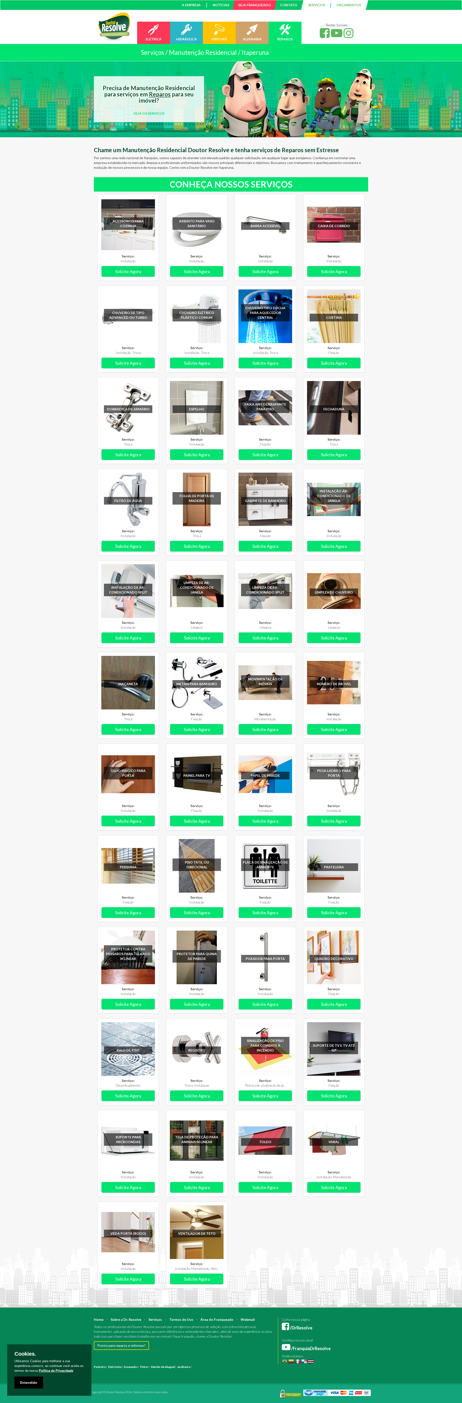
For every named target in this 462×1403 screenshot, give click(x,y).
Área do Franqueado (216, 1319)
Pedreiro (100, 1367)
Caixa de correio (334, 226)
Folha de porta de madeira (197, 498)
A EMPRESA (191, 5)
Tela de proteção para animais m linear (196, 1139)
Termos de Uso (181, 1319)
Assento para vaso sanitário (197, 223)
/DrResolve (300, 1327)
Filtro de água (128, 501)
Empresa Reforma (204, 1371)
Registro (196, 1050)
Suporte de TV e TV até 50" (334, 1047)
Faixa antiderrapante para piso (265, 406)
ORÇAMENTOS (348, 5)
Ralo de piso (128, 1050)
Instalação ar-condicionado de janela (334, 496)
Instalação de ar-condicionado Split (128, 589)
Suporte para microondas (128, 1139)
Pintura (198, 1367)
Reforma (209, 1367)
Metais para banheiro (196, 684)
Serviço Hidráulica (296, 1371)
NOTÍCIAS (221, 5)
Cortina (334, 317)
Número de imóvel (334, 684)
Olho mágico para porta (128, 773)
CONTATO (288, 5)
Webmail (248, 1319)
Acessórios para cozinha (128, 223)
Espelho (196, 409)
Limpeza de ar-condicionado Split (265, 589)
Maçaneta (128, 684)
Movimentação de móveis (265, 681)
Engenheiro (253, 1367)
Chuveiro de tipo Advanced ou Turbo (128, 315)
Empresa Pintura (180, 1371)
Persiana (128, 867)
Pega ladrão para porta (334, 773)
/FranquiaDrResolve (310, 1348)
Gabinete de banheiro (265, 501)
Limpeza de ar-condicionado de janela (197, 587)
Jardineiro (184, 1367)
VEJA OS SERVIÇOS (148, 113)
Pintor (144, 1367)
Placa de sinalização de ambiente (265, 864)
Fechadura (333, 409)
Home (98, 1319)
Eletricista (115, 1367)
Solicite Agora (128, 271)
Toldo (265, 1142)
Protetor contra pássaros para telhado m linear (128, 954)
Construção (223, 1367)
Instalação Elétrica (135, 1371)
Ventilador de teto (197, 1233)
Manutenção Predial (326, 1367)
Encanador (131, 1367)
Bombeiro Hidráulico (298, 1367)
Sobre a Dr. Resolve (126, 1319)
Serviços (155, 1319)
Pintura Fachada (158, 1371)
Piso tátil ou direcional (197, 864)
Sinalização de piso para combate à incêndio (265, 1045)
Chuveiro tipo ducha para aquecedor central (265, 312)
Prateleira (334, 867)
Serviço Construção (345, 1371)
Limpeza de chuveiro (334, 592)
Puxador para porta (265, 959)
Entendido (28, 1382)
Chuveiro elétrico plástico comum (196, 315)
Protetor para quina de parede (197, 956)
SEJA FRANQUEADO (254, 5)
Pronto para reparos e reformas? (121, 1345)
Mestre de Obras (273, 1367)
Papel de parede (265, 775)
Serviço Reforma (273, 1371)
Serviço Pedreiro (320, 1371)
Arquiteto (238, 1367)
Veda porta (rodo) (128, 1233)
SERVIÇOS (316, 5)
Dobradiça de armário (128, 409)
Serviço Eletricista (228, 1371)
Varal (333, 1142)
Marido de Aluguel (163, 1367)
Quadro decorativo (333, 959)
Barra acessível (265, 226)
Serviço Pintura (251, 1371)
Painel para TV (196, 775)
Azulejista (115, 1371)
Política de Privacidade (56, 1370)
